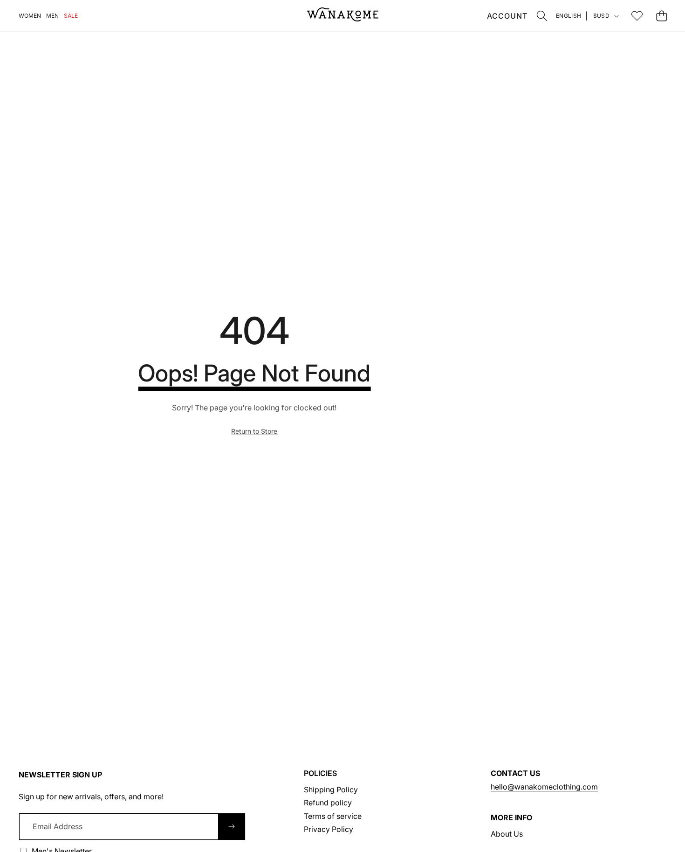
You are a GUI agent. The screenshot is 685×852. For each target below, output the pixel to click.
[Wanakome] (342, 16)
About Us (507, 833)
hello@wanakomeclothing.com (544, 786)
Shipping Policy (331, 789)
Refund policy (328, 802)
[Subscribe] (232, 826)
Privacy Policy (328, 829)
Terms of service (333, 816)
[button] (541, 15)
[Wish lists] (636, 15)
